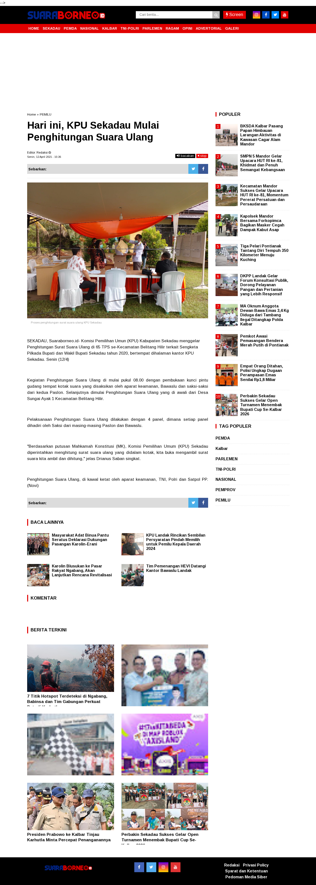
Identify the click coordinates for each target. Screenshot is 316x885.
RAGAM (172, 28)
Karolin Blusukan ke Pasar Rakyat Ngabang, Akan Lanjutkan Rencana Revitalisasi (82, 570)
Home (31, 114)
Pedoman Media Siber (246, 877)
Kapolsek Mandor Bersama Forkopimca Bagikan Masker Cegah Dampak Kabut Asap (262, 223)
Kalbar (222, 448)
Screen (235, 14)
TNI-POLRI (129, 28)
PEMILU (45, 114)
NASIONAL (89, 28)
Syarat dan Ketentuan (246, 871)
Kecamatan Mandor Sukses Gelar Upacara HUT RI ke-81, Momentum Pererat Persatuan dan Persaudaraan (264, 195)
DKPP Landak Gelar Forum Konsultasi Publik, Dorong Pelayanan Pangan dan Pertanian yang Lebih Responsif (264, 285)
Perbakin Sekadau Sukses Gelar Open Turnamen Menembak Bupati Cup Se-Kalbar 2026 (159, 840)
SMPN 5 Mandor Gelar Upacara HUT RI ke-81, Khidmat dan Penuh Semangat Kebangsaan (262, 163)
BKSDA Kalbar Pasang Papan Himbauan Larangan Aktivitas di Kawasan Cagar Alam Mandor (261, 135)
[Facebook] (203, 169)
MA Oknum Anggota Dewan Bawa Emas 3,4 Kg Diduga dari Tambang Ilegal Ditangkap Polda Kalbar (264, 315)
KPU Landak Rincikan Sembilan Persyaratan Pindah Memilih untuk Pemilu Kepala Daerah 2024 (175, 542)
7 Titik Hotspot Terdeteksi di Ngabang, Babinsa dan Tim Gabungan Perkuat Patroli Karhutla (67, 701)
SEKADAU (51, 28)
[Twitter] (193, 169)
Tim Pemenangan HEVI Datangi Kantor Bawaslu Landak (176, 568)
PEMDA (70, 28)
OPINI (187, 28)
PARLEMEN (152, 28)
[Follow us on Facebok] (139, 867)
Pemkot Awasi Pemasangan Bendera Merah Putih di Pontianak (264, 340)
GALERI (232, 28)
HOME (33, 28)
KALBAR (109, 28)
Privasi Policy (256, 865)
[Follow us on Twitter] (151, 867)
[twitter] (275, 15)
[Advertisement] (158, 72)
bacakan (187, 156)
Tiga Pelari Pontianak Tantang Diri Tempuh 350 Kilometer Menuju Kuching (264, 253)
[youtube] (284, 15)
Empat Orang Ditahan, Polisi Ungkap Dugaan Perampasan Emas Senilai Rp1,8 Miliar (261, 373)
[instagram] (256, 15)
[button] (283, 26)
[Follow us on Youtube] (175, 867)
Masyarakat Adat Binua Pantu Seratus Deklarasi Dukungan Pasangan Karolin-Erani (80, 539)
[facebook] (266, 15)
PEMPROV (226, 490)
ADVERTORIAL (209, 28)
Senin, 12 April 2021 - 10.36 (44, 156)
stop (203, 156)
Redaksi (231, 865)
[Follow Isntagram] (163, 867)
